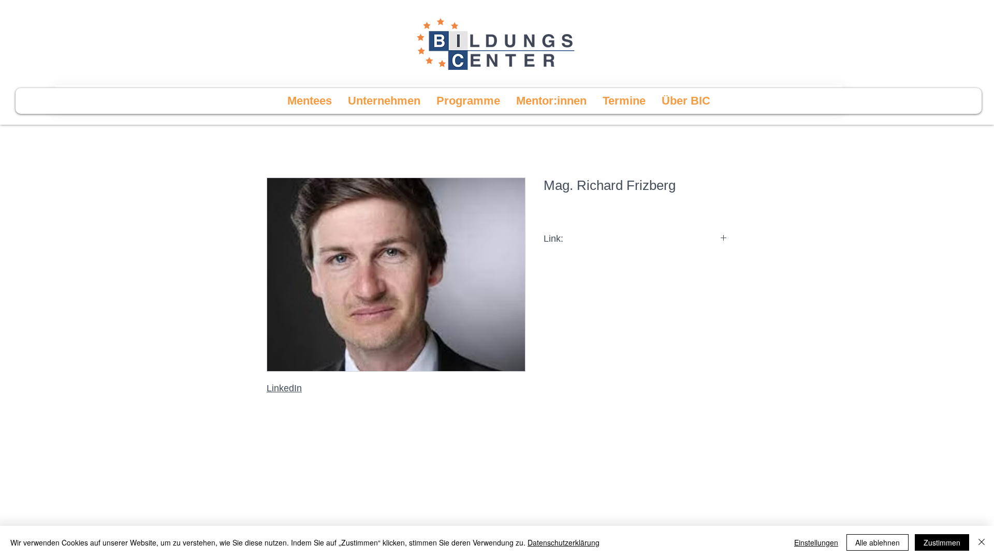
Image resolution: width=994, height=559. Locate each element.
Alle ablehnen (877, 542)
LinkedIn (284, 388)
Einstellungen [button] (816, 542)
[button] (468, 101)
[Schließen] (981, 542)
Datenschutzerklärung (564, 542)
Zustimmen (942, 542)
